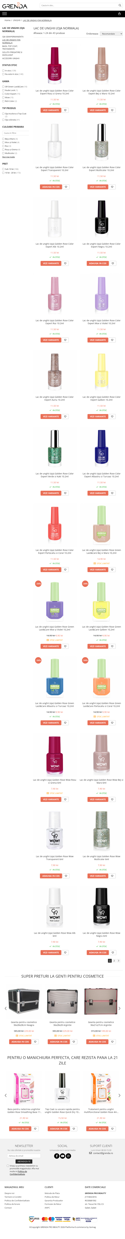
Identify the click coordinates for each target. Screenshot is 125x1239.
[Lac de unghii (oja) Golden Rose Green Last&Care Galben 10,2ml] (102, 602)
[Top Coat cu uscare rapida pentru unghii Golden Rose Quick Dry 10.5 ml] (62, 1088)
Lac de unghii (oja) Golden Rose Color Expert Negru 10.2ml (102, 245)
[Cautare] (120, 5)
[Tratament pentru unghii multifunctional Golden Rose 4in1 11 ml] (101, 1088)
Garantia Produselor (54, 1200)
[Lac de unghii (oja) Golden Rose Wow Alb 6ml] (55, 908)
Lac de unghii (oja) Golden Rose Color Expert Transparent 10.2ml (55, 169)
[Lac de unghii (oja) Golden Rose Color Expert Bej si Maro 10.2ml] (102, 66)
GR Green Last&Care (14, 86)
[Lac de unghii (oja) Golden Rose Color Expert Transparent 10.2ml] (55, 142)
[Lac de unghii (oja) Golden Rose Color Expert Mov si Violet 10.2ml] (102, 295)
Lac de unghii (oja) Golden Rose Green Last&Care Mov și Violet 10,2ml (54, 628)
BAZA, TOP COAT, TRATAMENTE (10, 47)
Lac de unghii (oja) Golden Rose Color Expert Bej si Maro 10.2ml (102, 92)
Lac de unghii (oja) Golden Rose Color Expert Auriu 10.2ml (55, 398)
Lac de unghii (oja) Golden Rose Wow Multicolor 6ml (101, 858)
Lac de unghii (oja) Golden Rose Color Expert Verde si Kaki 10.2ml (55, 475)
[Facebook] (56, 1156)
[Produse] (5, 14)
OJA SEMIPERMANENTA (12, 36)
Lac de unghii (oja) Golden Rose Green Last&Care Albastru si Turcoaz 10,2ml (54, 705)
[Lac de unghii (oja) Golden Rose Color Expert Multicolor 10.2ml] (102, 142)
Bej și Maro (10, 138)
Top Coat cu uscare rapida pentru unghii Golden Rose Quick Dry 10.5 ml (62, 1110)
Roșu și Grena (11, 149)
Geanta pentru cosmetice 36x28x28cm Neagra (24, 1023)
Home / (8, 20)
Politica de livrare (12, 1204)
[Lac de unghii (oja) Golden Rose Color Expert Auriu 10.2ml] (55, 372)
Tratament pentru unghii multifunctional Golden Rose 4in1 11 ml (101, 1110)
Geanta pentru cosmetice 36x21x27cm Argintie (101, 1023)
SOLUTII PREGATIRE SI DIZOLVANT (12, 53)
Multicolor (9, 153)
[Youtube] (62, 1156)
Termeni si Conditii (13, 1196)
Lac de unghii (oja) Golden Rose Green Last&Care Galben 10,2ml (101, 628)
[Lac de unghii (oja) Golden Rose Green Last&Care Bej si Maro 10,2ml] (102, 525)
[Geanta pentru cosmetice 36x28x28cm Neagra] (24, 1001)
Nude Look (10, 90)
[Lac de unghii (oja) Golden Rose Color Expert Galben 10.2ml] (102, 372)
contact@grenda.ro (103, 1153)
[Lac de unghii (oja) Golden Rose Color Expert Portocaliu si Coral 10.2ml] (55, 525)
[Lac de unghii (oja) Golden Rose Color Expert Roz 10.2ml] (55, 295)
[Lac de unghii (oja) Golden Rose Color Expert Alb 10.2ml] (55, 219)
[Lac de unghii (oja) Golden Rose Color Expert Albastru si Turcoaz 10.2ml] (102, 449)
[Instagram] (68, 1156)
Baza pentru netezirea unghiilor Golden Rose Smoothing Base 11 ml (23, 1110)
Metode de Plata (52, 1193)
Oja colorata (10, 119)
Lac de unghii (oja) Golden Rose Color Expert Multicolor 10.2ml (102, 169)
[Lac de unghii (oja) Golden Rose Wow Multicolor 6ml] (102, 831)
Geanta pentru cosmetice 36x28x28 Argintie (62, 1023)
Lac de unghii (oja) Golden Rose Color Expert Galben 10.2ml (102, 398)
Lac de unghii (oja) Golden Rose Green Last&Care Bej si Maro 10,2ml (101, 551)
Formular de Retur (53, 1204)
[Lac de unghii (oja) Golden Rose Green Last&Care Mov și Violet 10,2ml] (55, 602)
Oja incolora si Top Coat (15, 113)
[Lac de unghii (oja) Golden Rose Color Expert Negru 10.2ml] (102, 219)
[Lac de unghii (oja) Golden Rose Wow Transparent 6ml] (55, 831)
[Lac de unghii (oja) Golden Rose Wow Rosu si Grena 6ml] (55, 755)
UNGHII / (17, 20)
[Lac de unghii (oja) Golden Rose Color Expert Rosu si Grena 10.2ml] (55, 66)
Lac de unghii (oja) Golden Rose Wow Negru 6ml (101, 934)
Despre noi (9, 1193)
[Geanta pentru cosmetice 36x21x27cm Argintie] (101, 1001)
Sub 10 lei (9, 169)
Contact (8, 1207)
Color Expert (11, 93)
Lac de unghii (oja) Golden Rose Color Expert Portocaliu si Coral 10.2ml (55, 551)
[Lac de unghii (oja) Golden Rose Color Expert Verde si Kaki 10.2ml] (55, 449)
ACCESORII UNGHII (11, 58)
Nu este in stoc (11, 74)
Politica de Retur (52, 1196)
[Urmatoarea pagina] (118, 961)
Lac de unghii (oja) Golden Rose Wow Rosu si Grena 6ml (54, 781)
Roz (6, 146)
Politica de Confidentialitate (18, 1172)
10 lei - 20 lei (10, 172)
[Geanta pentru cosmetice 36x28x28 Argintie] (62, 1001)
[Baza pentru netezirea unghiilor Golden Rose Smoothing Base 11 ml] (24, 1088)
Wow (7, 97)
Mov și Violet (11, 142)
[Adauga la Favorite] (65, 110)
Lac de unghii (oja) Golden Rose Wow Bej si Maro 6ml (101, 781)
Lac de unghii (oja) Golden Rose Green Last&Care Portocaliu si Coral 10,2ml (101, 705)
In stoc (8, 70)
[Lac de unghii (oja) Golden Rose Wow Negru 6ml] (102, 908)
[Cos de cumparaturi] (119, 14)
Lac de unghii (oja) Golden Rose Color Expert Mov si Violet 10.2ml (102, 322)
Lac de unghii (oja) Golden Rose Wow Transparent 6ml (54, 858)
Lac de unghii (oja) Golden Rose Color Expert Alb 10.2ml (55, 245)
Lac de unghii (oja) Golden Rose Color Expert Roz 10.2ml (55, 322)
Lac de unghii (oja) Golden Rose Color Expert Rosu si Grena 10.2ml (55, 92)
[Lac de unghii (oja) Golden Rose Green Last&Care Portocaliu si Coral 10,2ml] (102, 678)
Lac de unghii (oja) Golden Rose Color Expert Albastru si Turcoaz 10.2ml (102, 475)
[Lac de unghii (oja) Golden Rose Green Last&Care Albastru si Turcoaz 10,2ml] (55, 678)
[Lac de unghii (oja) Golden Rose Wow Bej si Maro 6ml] (102, 755)
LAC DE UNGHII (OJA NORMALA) (11, 41)
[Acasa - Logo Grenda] (17, 5)
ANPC (47, 1207)
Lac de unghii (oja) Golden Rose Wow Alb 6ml (54, 934)
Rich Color (10, 101)
